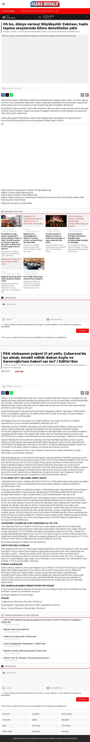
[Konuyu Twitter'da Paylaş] (7, 95)
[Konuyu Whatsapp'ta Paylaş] (11, 95)
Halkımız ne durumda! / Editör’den (20, 636)
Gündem (14, 31)
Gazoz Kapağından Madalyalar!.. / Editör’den (25, 644)
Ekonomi (71, 229)
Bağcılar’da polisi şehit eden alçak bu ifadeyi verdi (11, 279)
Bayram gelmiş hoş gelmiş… (17, 629)
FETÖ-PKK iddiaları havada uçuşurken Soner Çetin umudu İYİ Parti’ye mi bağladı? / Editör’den (41, 621)
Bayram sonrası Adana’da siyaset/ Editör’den (25, 651)
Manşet (11, 229)
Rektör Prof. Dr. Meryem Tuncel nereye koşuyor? (27, 658)
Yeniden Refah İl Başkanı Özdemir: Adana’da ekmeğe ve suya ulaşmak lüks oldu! (55, 238)
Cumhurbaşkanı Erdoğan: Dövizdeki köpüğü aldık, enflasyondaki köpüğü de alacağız (78, 238)
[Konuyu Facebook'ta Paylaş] (3, 95)
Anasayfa (6, 31)
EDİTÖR (19, 371)
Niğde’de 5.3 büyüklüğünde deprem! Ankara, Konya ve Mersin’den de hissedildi (32, 238)
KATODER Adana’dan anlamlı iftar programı (33, 278)
